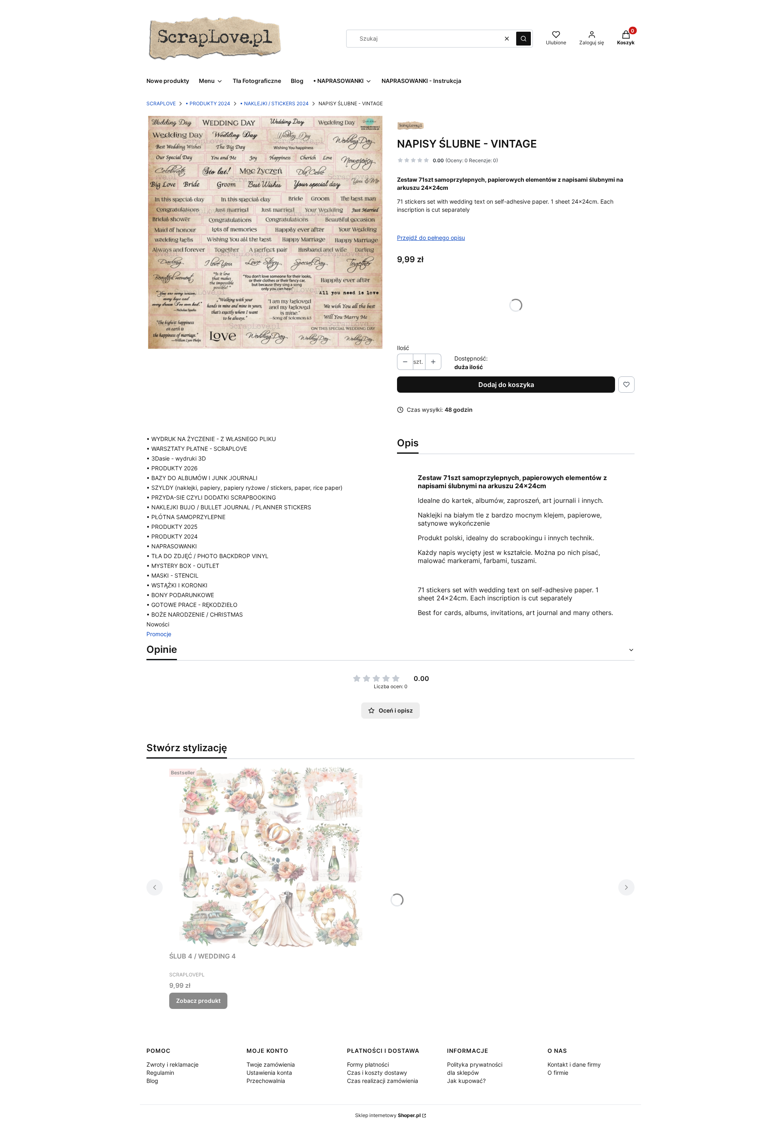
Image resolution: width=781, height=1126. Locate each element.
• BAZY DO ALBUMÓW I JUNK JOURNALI (201, 477)
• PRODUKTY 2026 (172, 468)
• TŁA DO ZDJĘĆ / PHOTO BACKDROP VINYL (207, 555)
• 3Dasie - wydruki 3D (176, 458)
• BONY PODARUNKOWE (180, 594)
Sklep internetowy (388, 1115)
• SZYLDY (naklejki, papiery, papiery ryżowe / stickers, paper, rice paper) (244, 487)
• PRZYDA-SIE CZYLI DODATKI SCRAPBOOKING (211, 497)
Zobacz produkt (198, 1000)
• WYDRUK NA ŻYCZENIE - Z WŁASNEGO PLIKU (211, 438)
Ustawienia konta (269, 1072)
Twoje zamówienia (271, 1064)
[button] (523, 39)
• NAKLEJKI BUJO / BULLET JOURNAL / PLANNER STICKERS (228, 507)
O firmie (558, 1072)
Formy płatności (368, 1064)
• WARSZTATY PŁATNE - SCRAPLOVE (196, 448)
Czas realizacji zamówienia (382, 1080)
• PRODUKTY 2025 (172, 526)
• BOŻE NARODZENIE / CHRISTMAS (194, 614)
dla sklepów (463, 1072)
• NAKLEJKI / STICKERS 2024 (274, 103)
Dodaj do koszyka (506, 384)
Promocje (158, 633)
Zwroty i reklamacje (172, 1064)
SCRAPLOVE (161, 103)
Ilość (403, 347)
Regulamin (160, 1072)
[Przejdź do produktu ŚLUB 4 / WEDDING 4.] (271, 856)
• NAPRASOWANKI (171, 546)
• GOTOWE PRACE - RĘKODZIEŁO (192, 604)
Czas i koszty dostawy (377, 1072)
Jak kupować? (466, 1080)
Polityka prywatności (474, 1064)
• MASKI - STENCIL (172, 575)
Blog (152, 1080)
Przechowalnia (266, 1080)
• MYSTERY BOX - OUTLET (182, 565)
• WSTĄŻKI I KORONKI (176, 585)
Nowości (157, 624)
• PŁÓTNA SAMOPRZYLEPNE (185, 516)
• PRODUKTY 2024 (207, 103)
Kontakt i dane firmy (574, 1064)
